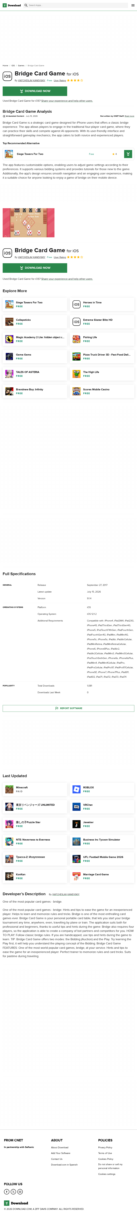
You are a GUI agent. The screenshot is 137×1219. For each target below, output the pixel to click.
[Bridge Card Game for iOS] (7, 76)
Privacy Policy (105, 1147)
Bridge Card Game (47, 73)
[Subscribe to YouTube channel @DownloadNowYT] (20, 1191)
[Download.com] (12, 5)
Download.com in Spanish (64, 1164)
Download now (37, 91)
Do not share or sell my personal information (110, 1166)
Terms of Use (105, 1153)
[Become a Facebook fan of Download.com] (6, 1191)
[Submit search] (26, 5)
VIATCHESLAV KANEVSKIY (66, 894)
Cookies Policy (105, 1158)
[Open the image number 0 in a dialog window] (28, 222)
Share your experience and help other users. (67, 101)
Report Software (71, 708)
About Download (59, 1147)
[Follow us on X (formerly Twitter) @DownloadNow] (13, 1191)
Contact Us (56, 1158)
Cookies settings (106, 1174)
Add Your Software (60, 1153)
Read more (129, 116)
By (30, 80)
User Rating (60, 80)
